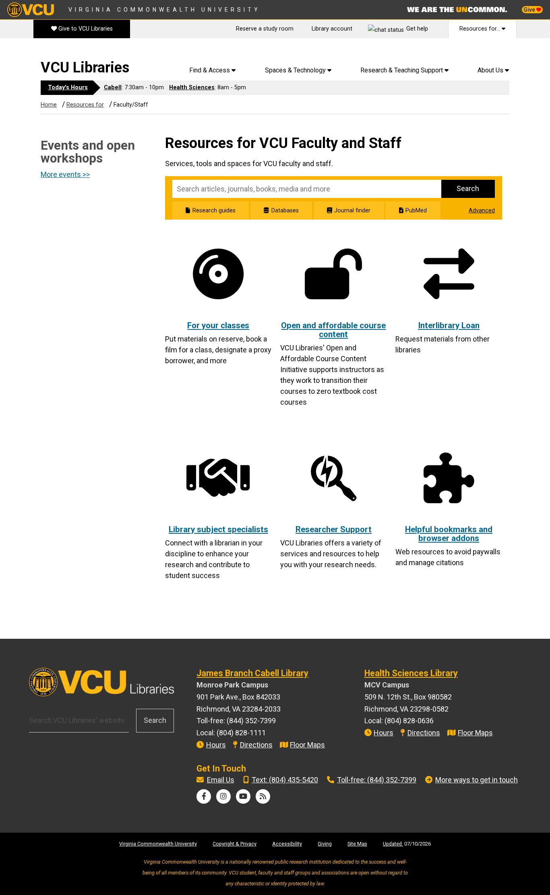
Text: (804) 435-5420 (285, 780)
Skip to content (28, 52)
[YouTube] (243, 796)
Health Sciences (192, 87)
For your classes (218, 325)
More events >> (65, 174)
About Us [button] (491, 70)
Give (529, 9)
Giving (325, 844)
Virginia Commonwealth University (164, 9)
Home (49, 104)
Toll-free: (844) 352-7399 (376, 780)
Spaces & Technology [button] (296, 70)
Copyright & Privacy (234, 844)
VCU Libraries (85, 67)
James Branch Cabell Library (252, 673)
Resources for (85, 104)
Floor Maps (307, 745)
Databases (284, 210)
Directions (256, 745)
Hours (216, 745)
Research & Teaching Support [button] (402, 70)
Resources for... (480, 28)
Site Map (357, 844)
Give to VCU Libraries (85, 28)
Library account (332, 28)
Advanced (482, 210)
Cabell (113, 87)
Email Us (220, 780)
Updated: (393, 844)
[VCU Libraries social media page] (204, 796)
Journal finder (352, 210)
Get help (417, 28)
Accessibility (287, 844)
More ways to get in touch (476, 780)
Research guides (213, 210)
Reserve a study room (265, 28)
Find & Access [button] (210, 70)
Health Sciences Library (411, 673)
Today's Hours (68, 87)
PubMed (416, 210)
